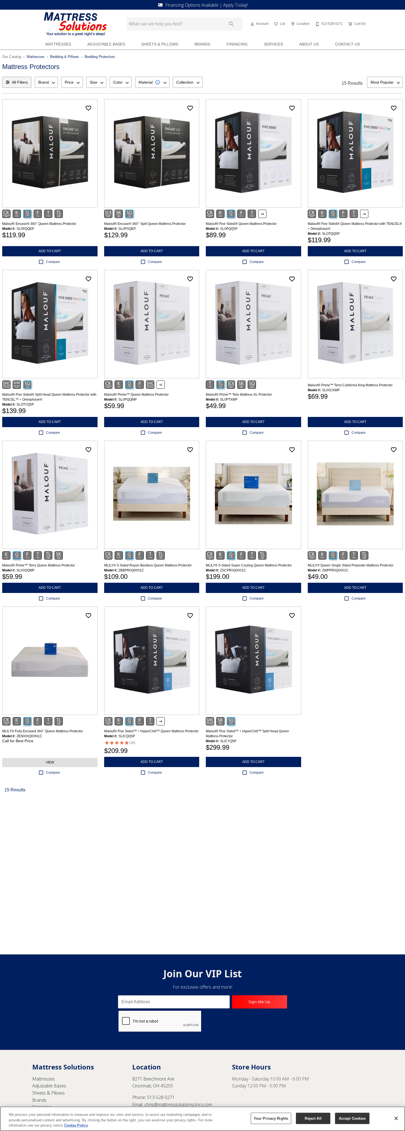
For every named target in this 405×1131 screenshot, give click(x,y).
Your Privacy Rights (271, 1118)
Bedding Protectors (100, 57)
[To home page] (75, 24)
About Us (309, 44)
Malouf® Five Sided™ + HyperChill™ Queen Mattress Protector (151, 731)
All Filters (20, 82)
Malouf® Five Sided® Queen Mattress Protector (241, 224)
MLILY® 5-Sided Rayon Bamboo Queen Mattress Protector (148, 565)
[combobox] (46, 82)
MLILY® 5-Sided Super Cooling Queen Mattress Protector (249, 565)
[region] (202, 1118)
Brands (202, 44)
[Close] (396, 1118)
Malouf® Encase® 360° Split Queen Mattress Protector (145, 224)
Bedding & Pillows (64, 57)
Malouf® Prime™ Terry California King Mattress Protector (350, 385)
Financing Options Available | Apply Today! (206, 5)
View (50, 762)
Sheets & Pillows (159, 44)
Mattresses (58, 44)
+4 (262, 214)
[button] (252, 24)
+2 (160, 385)
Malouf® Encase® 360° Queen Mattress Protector (39, 224)
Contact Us (347, 44)
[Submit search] (231, 24)
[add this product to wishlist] (88, 108)
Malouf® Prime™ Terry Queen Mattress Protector (38, 565)
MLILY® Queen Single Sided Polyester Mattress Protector (350, 565)
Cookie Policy (76, 1125)
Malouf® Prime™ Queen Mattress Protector (136, 394)
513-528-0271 (161, 1097)
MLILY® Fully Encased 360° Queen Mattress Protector (42, 731)
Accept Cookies (352, 1118)
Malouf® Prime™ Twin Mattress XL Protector (239, 394)
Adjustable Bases (106, 44)
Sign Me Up (259, 1001)
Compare (53, 262)
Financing (237, 44)
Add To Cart (50, 251)
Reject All (313, 1118)
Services (273, 44)
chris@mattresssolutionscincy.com (178, 1104)
